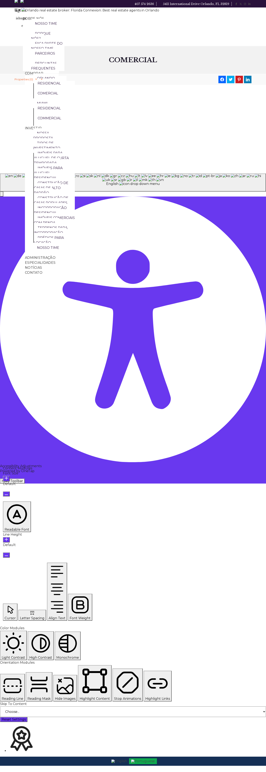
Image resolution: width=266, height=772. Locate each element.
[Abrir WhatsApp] (255, 761)
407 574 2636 (144, 4)
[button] (17, 516)
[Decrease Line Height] (6, 554)
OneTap (27, 471)
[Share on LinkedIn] (247, 79)
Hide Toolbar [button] (12, 481)
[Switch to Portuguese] (143, 761)
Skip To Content (13, 704)
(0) (24, 79)
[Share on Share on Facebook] (222, 79)
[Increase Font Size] (6, 478)
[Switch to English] (119, 761)
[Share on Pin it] (239, 79)
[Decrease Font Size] (6, 493)
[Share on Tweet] (230, 79)
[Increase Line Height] (6, 539)
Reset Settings (14, 719)
